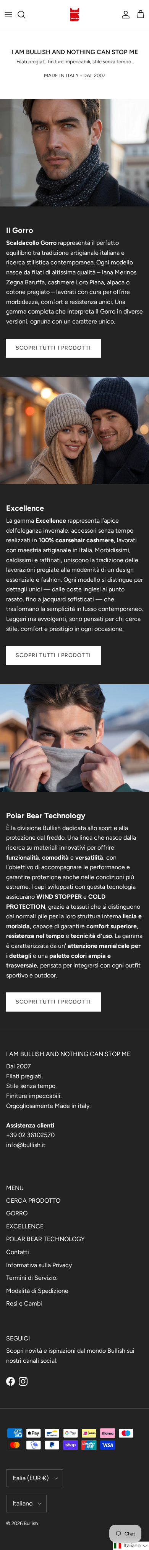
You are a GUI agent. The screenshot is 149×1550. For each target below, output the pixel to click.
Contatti (17, 1252)
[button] (131, 1546)
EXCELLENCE (25, 1226)
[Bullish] (74, 14)
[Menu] (8, 14)
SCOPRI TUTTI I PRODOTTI (53, 348)
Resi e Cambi (24, 1303)
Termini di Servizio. (31, 1277)
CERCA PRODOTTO (33, 1200)
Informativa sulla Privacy (39, 1265)
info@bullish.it (25, 1145)
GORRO (17, 1213)
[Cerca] (25, 14)
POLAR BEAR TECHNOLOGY (45, 1239)
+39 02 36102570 (30, 1135)
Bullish (31, 1523)
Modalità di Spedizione (37, 1290)
